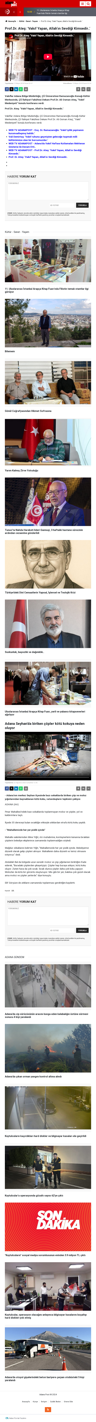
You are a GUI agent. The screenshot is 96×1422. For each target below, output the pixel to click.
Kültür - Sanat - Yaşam (28, 21)
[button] (78, 89)
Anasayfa (12, 21)
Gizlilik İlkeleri (55, 1402)
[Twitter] (12, 89)
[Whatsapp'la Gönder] (21, 89)
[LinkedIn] (16, 89)
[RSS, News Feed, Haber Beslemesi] (48, 1409)
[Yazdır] (26, 89)
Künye (35, 1402)
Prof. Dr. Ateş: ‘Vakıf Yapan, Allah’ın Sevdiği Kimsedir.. (38, 157)
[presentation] (14, 11)
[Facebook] (7, 89)
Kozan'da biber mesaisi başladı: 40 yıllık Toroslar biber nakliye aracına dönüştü (54, 12)
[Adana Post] (12, 3)
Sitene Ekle (68, 1402)
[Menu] (82, 4)
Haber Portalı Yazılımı (17, 1418)
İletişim (44, 1402)
